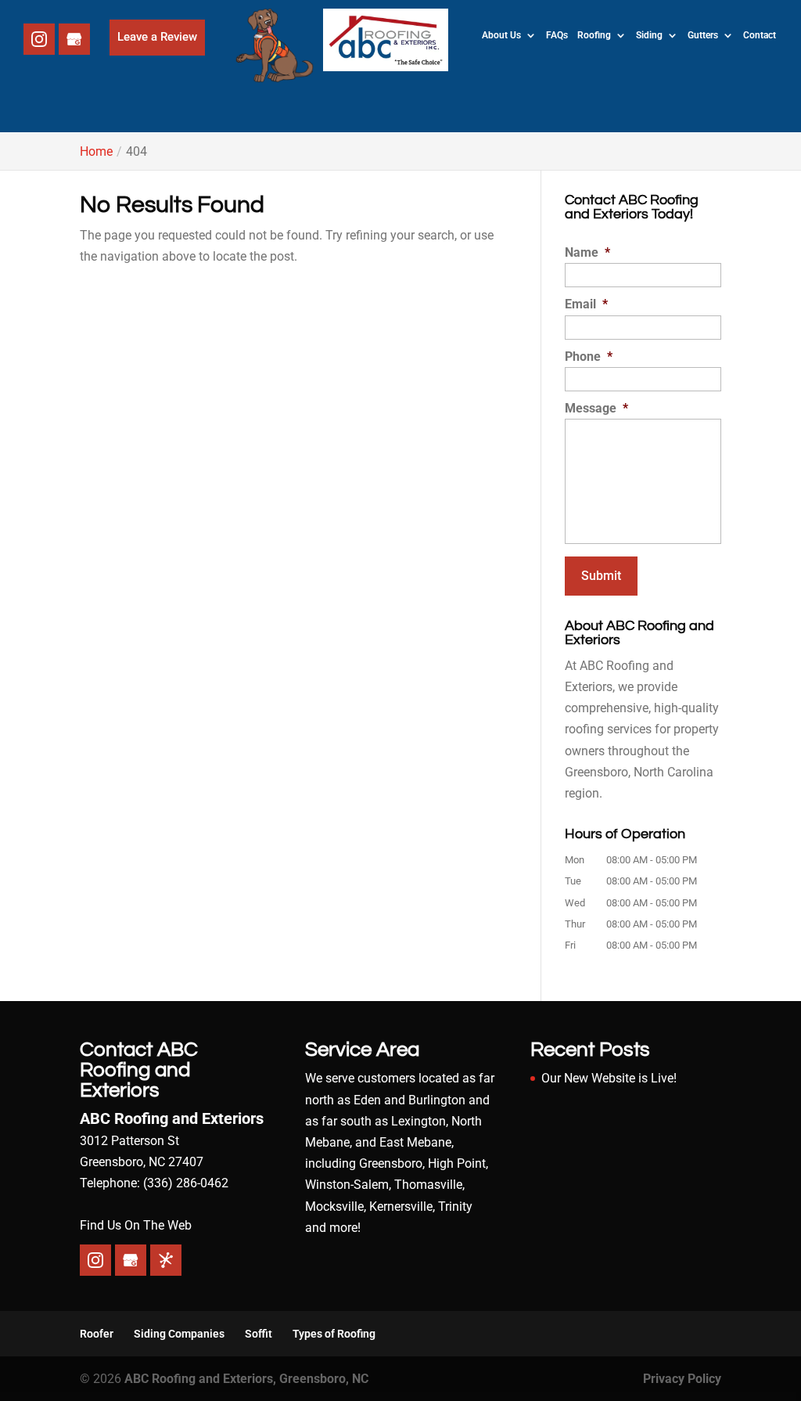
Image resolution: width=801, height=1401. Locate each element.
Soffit (258, 1333)
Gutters (703, 35)
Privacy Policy (682, 1378)
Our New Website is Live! (609, 1078)
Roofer (96, 1333)
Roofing (594, 35)
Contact (759, 35)
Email (586, 304)
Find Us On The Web (136, 1225)
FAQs (557, 35)
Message (596, 408)
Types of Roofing (334, 1333)
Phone (588, 356)
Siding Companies (179, 1333)
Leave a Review (157, 37)
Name (587, 252)
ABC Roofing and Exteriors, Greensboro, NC (246, 1378)
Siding (649, 35)
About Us (501, 35)
